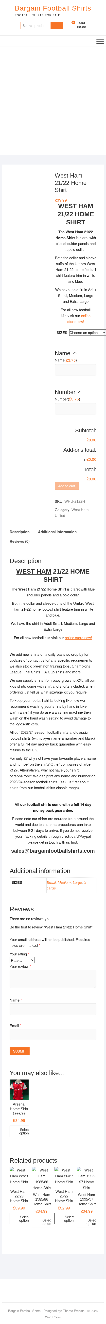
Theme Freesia (74, 1310)
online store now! (78, 637)
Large (77, 882)
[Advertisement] (53, 102)
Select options (25, 1131)
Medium (64, 882)
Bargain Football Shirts (53, 8)
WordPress (53, 1317)
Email (15, 1025)
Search (57, 25)
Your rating (19, 953)
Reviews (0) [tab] (20, 541)
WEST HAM (33, 571)
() (66, 360)
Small (51, 882)
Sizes (62, 332)
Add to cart (66, 485)
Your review (20, 966)
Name (16, 1000)
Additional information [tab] (57, 531)
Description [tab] (20, 531)
